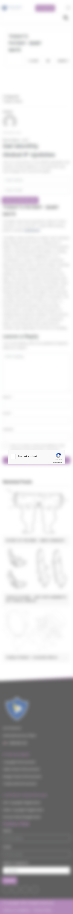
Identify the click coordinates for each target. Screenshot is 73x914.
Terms (60, 462)
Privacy (54, 462)
